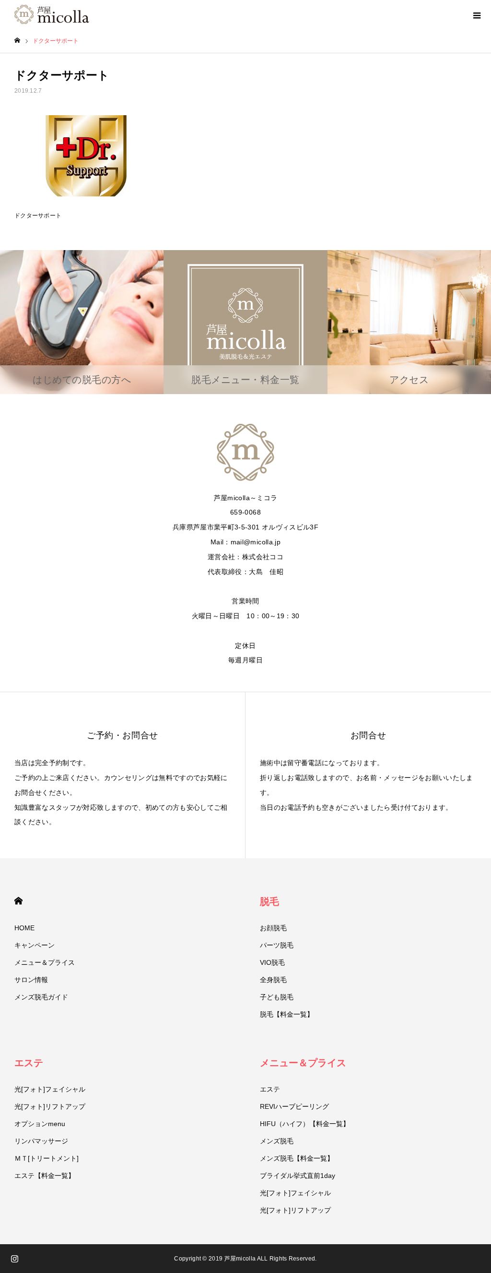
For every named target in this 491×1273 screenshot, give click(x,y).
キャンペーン (34, 945)
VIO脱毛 (272, 962)
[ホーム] (17, 40)
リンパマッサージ (41, 1141)
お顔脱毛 (273, 928)
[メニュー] (476, 14)
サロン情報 (31, 980)
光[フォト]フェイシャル (49, 1089)
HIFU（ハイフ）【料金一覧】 (305, 1124)
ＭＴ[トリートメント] (46, 1158)
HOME (18, 901)
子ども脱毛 (276, 997)
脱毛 (269, 901)
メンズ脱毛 (276, 1141)
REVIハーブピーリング (294, 1106)
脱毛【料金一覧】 (287, 1014)
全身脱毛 (273, 980)
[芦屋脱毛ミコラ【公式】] (51, 14)
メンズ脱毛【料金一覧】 (297, 1158)
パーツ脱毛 (276, 945)
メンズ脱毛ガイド (41, 997)
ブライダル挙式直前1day (297, 1175)
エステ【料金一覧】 (44, 1175)
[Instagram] (14, 1258)
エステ (28, 1062)
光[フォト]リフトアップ (49, 1106)
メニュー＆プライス (44, 962)
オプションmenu (39, 1124)
